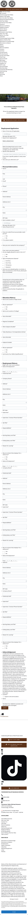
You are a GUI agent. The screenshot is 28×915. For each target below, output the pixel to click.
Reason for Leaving (8, 445)
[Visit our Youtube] (2, 784)
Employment (4, 716)
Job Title (5, 422)
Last (4, 179)
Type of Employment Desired (10, 258)
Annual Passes (4, 66)
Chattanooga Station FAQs (7, 38)
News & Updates (4, 47)
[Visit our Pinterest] (2, 754)
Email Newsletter (5, 831)
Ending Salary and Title (9, 440)
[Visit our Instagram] (2, 752)
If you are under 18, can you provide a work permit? (14, 233)
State (4, 212)
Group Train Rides (4, 55)
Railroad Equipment (6, 828)
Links (2, 850)
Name (4, 168)
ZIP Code (5, 218)
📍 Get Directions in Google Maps (10, 810)
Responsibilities (7, 428)
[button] (26, 899)
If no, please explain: (8, 240)
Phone (5, 186)
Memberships (3, 68)
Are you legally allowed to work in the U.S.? (14, 252)
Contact (2, 50)
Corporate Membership (6, 69)
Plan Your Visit (5, 820)
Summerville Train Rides (6, 18)
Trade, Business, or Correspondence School (14, 332)
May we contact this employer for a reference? (12, 454)
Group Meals (3, 61)
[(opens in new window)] (11, 854)
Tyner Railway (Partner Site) (8, 832)
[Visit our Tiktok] (14, 780)
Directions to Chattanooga (7, 41)
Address (5, 191)
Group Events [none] (3, 52)
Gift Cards (2, 65)
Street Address (7, 196)
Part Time (8, 263)
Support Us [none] (3, 63)
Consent (5, 694)
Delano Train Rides (5, 16)
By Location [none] (3, 13)
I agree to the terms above (11, 696)
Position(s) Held (7, 373)
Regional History (4, 27)
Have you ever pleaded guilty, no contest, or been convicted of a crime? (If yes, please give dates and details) (15, 271)
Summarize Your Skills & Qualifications (13, 354)
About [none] (1, 44)
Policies (3, 851)
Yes (6, 236)
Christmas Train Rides (6, 22)
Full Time (8, 260)
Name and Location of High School (12, 299)
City (4, 207)
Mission (2, 46)
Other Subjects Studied (9, 326)
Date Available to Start (9, 220)
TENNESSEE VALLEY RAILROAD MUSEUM (12, 792)
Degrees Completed (8, 321)
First (4, 173)
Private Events (4, 54)
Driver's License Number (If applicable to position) (13, 289)
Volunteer (4, 847)
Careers (2, 49)
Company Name (7, 378)
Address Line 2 (6, 202)
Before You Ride (4, 35)
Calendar (2, 36)
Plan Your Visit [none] (4, 33)
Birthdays (2, 60)
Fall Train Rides (4, 21)
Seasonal (8, 267)
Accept (14, 911)
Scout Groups (3, 58)
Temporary (8, 265)
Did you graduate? (8, 304)
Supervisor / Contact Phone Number (12, 417)
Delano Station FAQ (5, 39)
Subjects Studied (7, 342)
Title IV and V (4, 834)
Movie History (3, 29)
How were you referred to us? (11, 159)
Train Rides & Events (6, 818)
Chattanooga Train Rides (6, 14)
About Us (3, 826)
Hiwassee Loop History (6, 32)
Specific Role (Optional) (9, 151)
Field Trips (2, 57)
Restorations (3, 30)
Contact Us (4, 821)
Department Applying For (10, 138)
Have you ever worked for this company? (14, 245)
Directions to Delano (5, 43)
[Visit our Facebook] (2, 750)
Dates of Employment (9, 366)
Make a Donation (5, 845)
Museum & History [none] (5, 25)
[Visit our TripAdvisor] (2, 782)
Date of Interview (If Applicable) (11, 131)
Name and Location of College (11, 311)
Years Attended (7, 316)
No (6, 238)
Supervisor (6, 412)
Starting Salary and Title (9, 435)
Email (4, 181)
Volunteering (3, 71)
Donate (2, 72)
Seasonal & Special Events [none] (7, 19)
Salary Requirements (8, 227)
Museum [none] (2, 24)
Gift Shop (2, 74)
